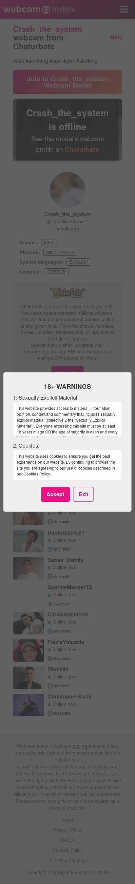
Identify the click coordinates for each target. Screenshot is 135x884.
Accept (55, 494)
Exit (83, 494)
